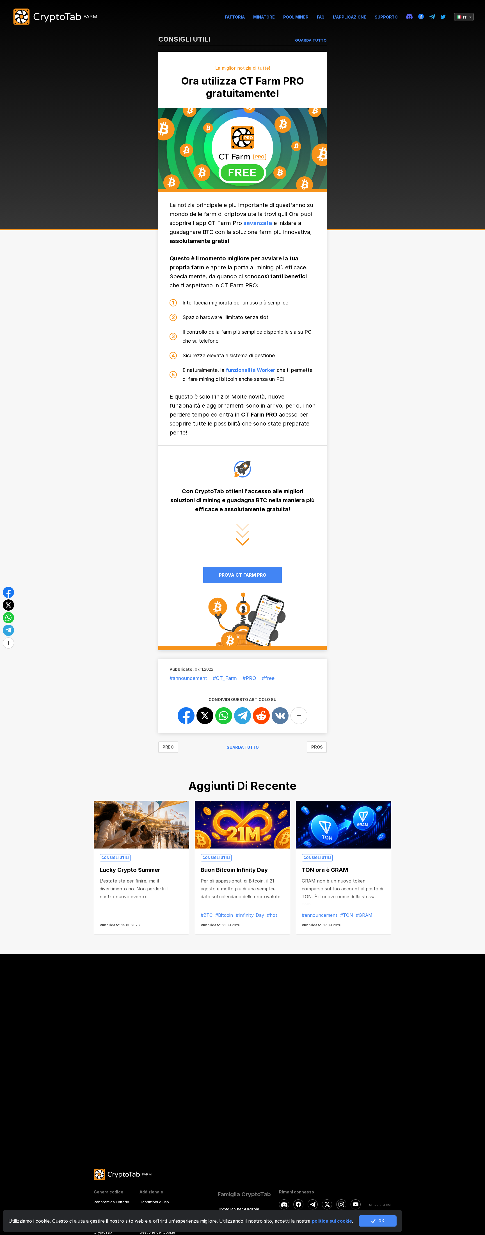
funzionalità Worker (250, 370)
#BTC (206, 915)
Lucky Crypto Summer (130, 869)
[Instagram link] (341, 1204)
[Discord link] (409, 17)
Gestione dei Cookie (157, 1232)
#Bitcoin (224, 915)
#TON (346, 915)
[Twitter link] (443, 17)
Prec (168, 747)
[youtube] (356, 1204)
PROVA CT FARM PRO (242, 575)
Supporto (386, 17)
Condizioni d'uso (154, 1202)
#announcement (188, 678)
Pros (317, 747)
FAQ (320, 17)
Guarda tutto (243, 747)
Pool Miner (295, 17)
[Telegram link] (432, 17)
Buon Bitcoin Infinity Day (234, 869)
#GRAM (364, 915)
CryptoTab (103, 1232)
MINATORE (264, 17)
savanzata (257, 223)
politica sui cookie (332, 1221)
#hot (272, 915)
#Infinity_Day (250, 915)
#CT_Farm (225, 678)
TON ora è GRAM (325, 869)
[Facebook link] (421, 17)
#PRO (249, 678)
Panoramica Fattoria (111, 1202)
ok (381, 1220)
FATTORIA (235, 17)
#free (268, 678)
